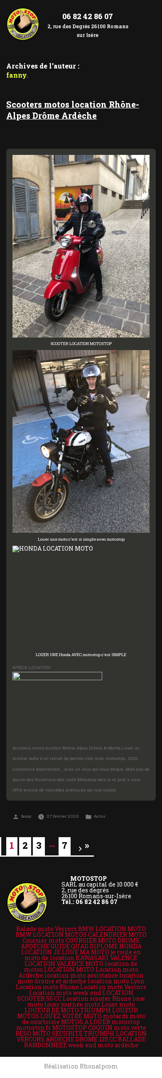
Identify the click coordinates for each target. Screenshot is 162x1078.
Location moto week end (65, 993)
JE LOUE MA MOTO (81, 952)
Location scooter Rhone (97, 998)
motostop (126, 1022)
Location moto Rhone (47, 987)
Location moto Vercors (113, 987)
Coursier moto (43, 940)
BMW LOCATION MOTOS (51, 934)
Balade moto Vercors (46, 929)
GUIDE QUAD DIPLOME (84, 946)
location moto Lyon (116, 981)
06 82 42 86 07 (87, 16)
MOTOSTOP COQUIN (82, 1027)
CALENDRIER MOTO (117, 934)
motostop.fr (33, 1027)
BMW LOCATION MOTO (112, 929)
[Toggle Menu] (148, 17)
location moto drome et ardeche (80, 978)
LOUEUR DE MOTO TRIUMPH (68, 1010)
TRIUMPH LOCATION (115, 1033)
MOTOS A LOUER (85, 1022)
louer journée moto (72, 1004)
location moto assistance (81, 975)
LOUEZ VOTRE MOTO (71, 1016)
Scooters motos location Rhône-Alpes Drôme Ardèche (72, 110)
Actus (99, 816)
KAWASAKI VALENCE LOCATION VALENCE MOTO (81, 961)
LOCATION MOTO (69, 969)
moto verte (130, 1027)
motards (115, 1016)
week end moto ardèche (103, 1045)
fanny (26, 816)
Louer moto (118, 1004)
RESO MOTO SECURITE (49, 1033)
